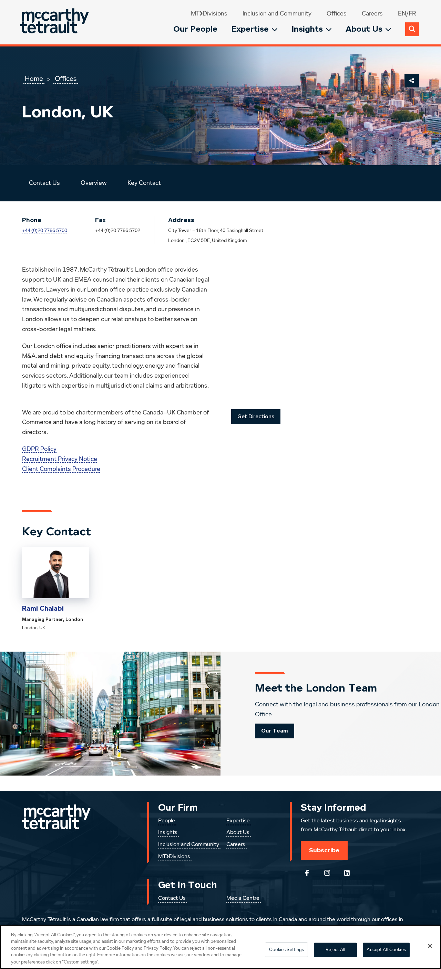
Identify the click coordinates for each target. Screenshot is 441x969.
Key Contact (144, 183)
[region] (220, 947)
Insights (307, 29)
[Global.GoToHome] (55, 22)
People (166, 821)
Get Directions (255, 416)
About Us (364, 29)
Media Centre (242, 898)
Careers (372, 14)
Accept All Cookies (386, 950)
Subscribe (324, 850)
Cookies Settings (286, 950)
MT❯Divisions (209, 14)
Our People (195, 29)
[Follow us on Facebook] (307, 873)
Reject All (335, 950)
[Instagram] (327, 873)
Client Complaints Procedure (61, 469)
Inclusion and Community (277, 14)
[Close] (430, 946)
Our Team (274, 730)
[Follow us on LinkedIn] (347, 873)
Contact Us (44, 183)
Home (34, 78)
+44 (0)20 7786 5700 (44, 230)
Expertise (250, 29)
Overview (94, 183)
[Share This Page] (411, 80)
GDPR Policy (39, 449)
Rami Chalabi (43, 608)
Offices (337, 14)
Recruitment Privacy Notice (59, 459)
